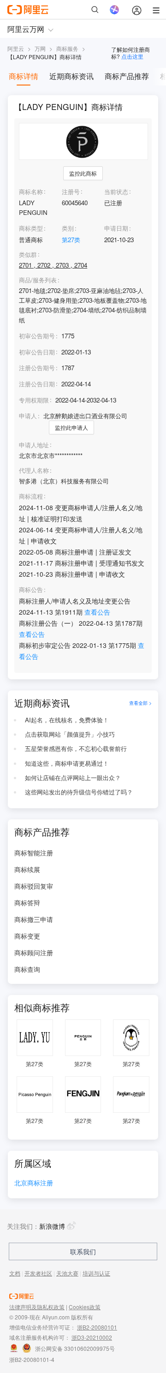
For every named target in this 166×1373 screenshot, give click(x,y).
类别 (68, 228)
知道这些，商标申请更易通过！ (67, 763)
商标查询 (27, 969)
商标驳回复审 (33, 886)
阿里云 (15, 48)
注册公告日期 (37, 383)
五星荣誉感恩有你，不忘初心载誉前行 (76, 748)
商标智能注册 (33, 852)
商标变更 (27, 935)
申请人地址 (34, 445)
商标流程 (31, 496)
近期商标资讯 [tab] (71, 76)
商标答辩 (27, 902)
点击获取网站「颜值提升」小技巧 (70, 734)
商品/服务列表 (38, 280)
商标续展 (27, 869)
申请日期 (116, 228)
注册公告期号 (37, 367)
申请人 (28, 415)
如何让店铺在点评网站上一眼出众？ (73, 777)
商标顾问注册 (33, 952)
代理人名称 (34, 470)
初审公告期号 (37, 335)
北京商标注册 (33, 1183)
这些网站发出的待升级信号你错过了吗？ (79, 791)
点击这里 (132, 56)
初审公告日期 (37, 352)
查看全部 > (140, 703)
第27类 (71, 239)
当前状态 (116, 191)
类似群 (28, 254)
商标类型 (31, 228)
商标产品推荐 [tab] (127, 76)
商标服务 (67, 48)
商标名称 (31, 191)
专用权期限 (34, 400)
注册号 (71, 191)
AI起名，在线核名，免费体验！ (67, 719)
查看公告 (97, 611)
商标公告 (31, 590)
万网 (40, 48)
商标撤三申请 (33, 919)
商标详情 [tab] (23, 76)
